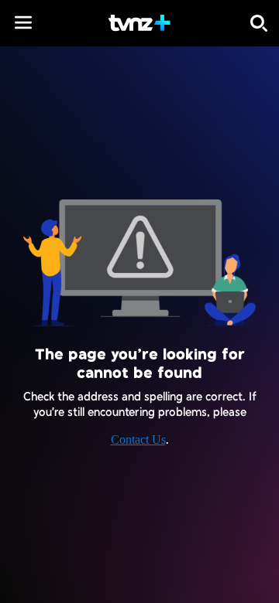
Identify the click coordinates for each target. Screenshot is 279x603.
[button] (23, 22)
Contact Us (138, 439)
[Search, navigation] (259, 23)
